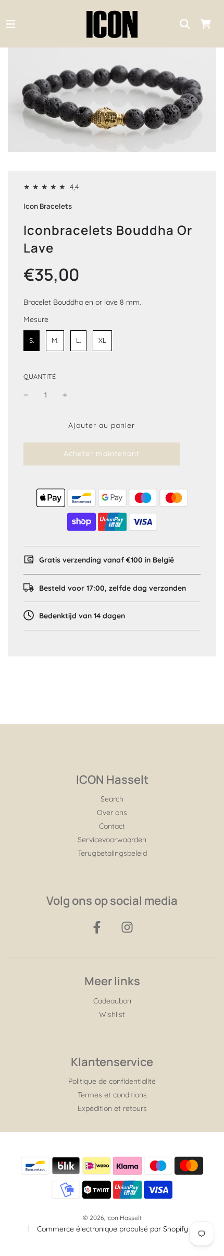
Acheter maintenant (102, 453)
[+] (65, 395)
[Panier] (205, 24)
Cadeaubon (112, 1001)
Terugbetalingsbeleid (112, 853)
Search (112, 799)
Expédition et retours (112, 1108)
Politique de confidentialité (112, 1081)
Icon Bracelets (47, 206)
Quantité (39, 376)
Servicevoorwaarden (112, 839)
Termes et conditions (112, 1094)
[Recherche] (185, 24)
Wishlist (112, 1014)
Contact (112, 826)
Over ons (112, 812)
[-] (26, 395)
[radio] (31, 340)
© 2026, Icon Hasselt (112, 1218)
